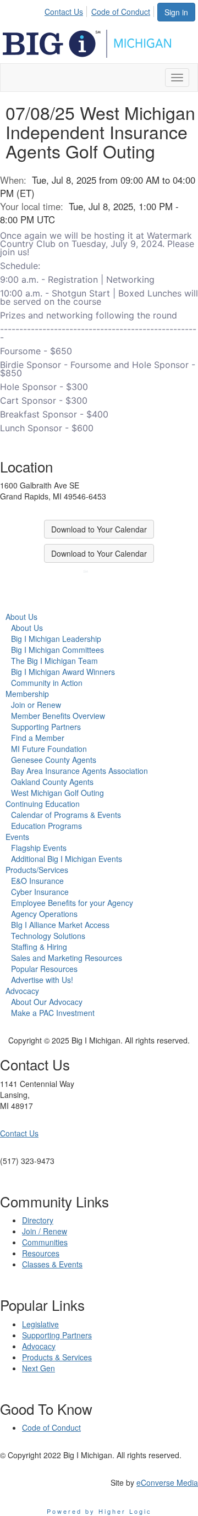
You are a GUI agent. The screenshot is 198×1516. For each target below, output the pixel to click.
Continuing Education (43, 803)
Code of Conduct (120, 11)
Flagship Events (39, 847)
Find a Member (37, 737)
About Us (21, 616)
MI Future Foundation (49, 748)
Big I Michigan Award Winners (63, 671)
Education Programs (46, 825)
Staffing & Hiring (39, 946)
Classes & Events (52, 1264)
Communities (45, 1242)
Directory (37, 1220)
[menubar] (100, 10)
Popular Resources (44, 968)
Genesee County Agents (53, 759)
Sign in (176, 12)
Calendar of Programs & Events (66, 814)
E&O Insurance (37, 880)
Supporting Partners (46, 726)
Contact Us (64, 11)
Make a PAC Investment (53, 1012)
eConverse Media (167, 1482)
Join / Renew (44, 1231)
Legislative (40, 1324)
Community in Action (46, 682)
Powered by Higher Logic (99, 1511)
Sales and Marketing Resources (66, 957)
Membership (27, 693)
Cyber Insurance (40, 891)
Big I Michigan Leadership (56, 638)
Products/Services (37, 869)
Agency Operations (44, 913)
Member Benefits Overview (58, 715)
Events (17, 836)
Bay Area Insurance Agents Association (79, 770)
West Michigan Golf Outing (57, 792)
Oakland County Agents (52, 781)
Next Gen (38, 1368)
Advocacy (22, 990)
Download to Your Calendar (99, 529)
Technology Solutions (48, 935)
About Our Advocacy (46, 1001)
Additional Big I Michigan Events (66, 858)
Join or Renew (36, 704)
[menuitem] (66, 10)
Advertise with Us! (42, 979)
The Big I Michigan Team (54, 660)
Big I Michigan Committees (57, 649)
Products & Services (57, 1357)
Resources (40, 1253)
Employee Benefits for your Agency (72, 902)
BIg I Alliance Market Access (60, 924)
